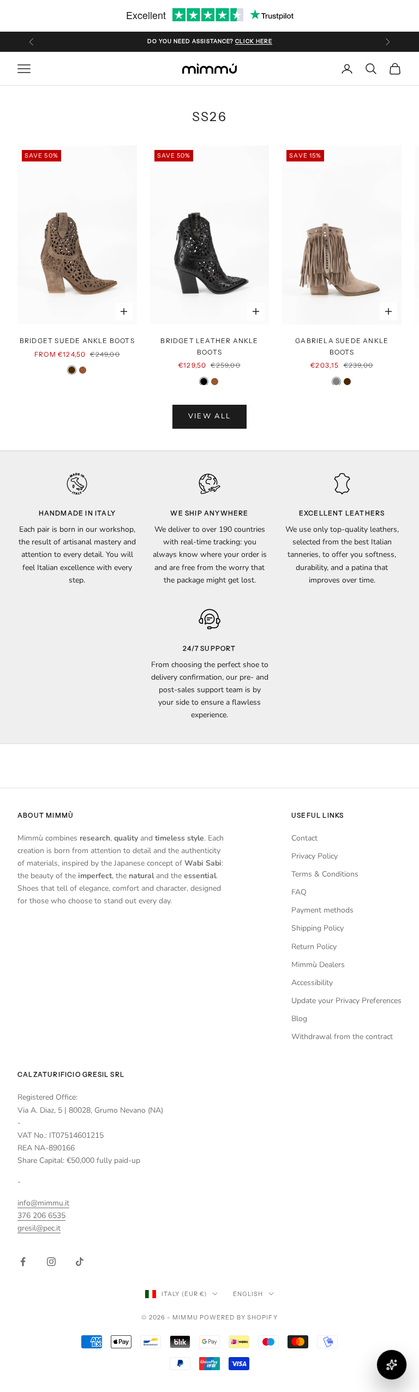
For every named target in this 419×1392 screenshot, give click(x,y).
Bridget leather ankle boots (209, 346)
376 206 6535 (41, 1215)
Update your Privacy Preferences (346, 1000)
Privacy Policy (314, 856)
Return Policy (314, 946)
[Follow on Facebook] (22, 1261)
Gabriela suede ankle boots (341, 346)
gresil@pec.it (39, 1228)
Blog (299, 1018)
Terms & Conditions (324, 874)
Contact (304, 838)
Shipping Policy (317, 928)
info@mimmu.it (43, 1203)
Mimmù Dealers (318, 964)
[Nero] (203, 381)
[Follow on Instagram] (51, 1261)
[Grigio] (336, 381)
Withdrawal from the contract (342, 1036)
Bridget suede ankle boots (77, 341)
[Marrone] (82, 370)
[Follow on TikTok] (79, 1261)
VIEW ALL (209, 416)
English (248, 1294)
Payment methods (322, 910)
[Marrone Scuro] (71, 370)
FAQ (299, 892)
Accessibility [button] (312, 982)
